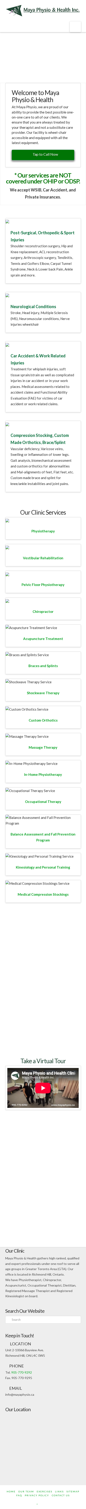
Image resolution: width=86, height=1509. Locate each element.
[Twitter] (37, 1502)
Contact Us (61, 1495)
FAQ (19, 1495)
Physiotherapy (43, 531)
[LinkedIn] (42, 1502)
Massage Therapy (43, 747)
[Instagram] (53, 1502)
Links (59, 1491)
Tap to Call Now (45, 154)
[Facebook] (33, 1502)
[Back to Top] (80, 1503)
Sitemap (73, 1491)
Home (11, 1491)
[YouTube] (47, 1502)
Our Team (26, 1491)
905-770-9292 (21, 1372)
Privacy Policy (37, 1495)
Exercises (44, 1491)
